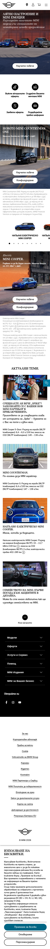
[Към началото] (25, 617)
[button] (33, 5)
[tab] (9, 243)
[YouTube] (20, 702)
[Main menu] (46, 5)
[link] (27, 5)
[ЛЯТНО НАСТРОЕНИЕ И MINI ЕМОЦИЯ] (25, 42)
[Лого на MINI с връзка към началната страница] (25, 832)
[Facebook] (6, 702)
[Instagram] (13, 702)
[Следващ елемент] (46, 226)
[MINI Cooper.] (25, 283)
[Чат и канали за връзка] (46, 383)
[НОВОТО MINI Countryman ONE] (25, 156)
